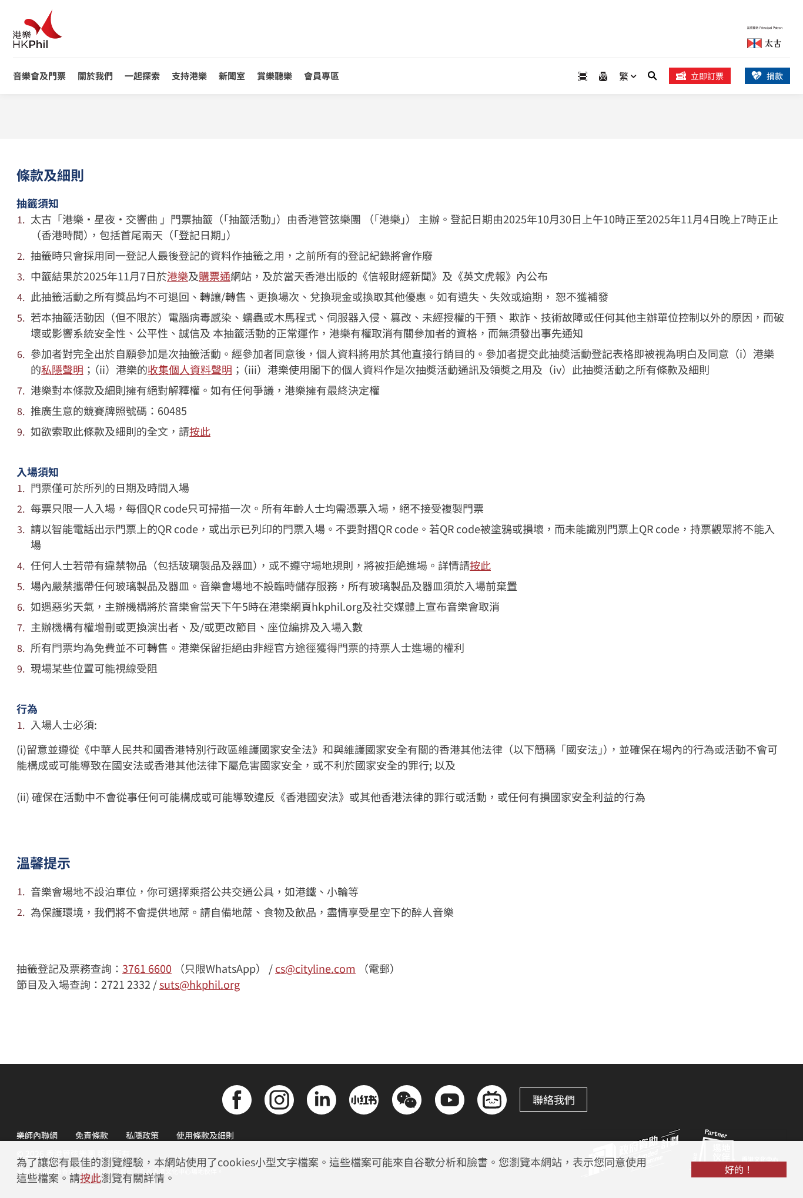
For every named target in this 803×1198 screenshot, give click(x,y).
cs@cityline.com (315, 968)
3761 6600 (147, 968)
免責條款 (91, 1135)
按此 (199, 431)
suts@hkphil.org (199, 984)
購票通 (214, 275)
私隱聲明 (62, 369)
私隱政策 (142, 1135)
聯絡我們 (554, 1099)
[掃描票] (582, 76)
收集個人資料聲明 (190, 369)
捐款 (775, 76)
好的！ (739, 1169)
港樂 (177, 275)
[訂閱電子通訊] (603, 76)
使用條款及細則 (205, 1135)
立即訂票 (707, 76)
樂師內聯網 (37, 1135)
